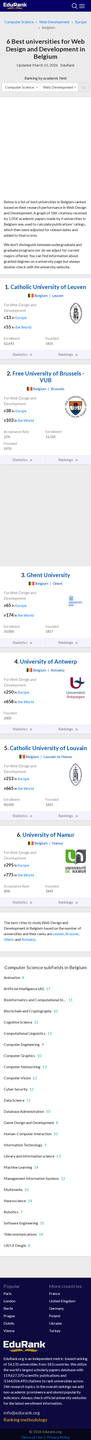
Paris (8, 1293)
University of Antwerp (45, 661)
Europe (81, 22)
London (9, 1301)
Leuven (58, 933)
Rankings (66, 354)
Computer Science (19, 22)
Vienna (9, 1330)
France (54, 1293)
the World (23, 327)
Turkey (54, 1330)
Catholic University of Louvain (45, 748)
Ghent (9, 939)
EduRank (67, 65)
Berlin (8, 1308)
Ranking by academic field (45, 78)
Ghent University (45, 575)
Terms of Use (31, 1437)
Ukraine (55, 1323)
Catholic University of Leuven (45, 286)
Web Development (54, 22)
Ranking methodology (25, 1419)
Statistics (20, 354)
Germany (56, 1308)
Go (83, 87)
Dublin (9, 1323)
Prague (9, 1316)
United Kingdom (62, 1301)
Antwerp (28, 939)
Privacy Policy (58, 1437)
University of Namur (45, 834)
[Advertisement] (45, 150)
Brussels (72, 933)
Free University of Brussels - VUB (45, 376)
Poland (54, 1316)
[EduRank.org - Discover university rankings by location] (15, 5)
